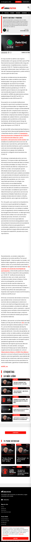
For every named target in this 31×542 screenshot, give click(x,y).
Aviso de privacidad (6, 512)
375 (23, 322)
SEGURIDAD (24, 13)
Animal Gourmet (5, 520)
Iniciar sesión (26, 1)
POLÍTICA (7, 13)
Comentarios (15, 432)
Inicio (2, 506)
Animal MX (3, 524)
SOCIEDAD (18, 13)
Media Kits (6, 499)
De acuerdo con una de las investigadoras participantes (15, 269)
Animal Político (5, 519)
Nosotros (3, 508)
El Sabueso (4, 522)
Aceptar (15, 538)
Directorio (3, 510)
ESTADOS (12, 13)
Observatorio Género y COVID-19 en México (14, 352)
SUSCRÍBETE (18, 1)
